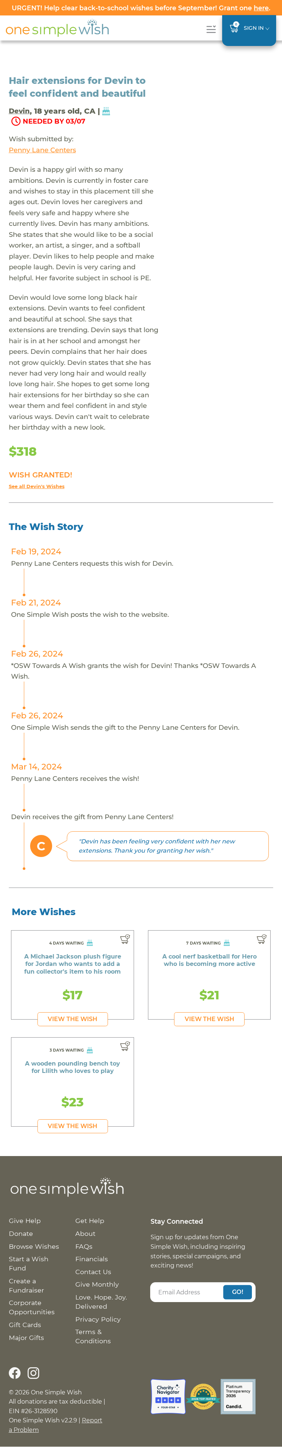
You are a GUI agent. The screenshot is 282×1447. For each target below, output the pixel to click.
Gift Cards (25, 1325)
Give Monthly (97, 1284)
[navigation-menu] (211, 29)
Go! (237, 1291)
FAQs (84, 1246)
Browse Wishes (34, 1246)
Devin (19, 111)
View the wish (72, 1019)
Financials (91, 1259)
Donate (21, 1233)
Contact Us (93, 1272)
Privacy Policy (98, 1319)
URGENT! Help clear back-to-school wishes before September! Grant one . (141, 8)
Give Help (25, 1220)
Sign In (254, 28)
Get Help (89, 1220)
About (85, 1233)
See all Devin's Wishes (37, 486)
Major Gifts (26, 1337)
